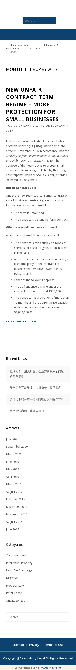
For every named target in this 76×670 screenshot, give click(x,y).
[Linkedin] (68, 34)
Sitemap (18, 644)
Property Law (15, 585)
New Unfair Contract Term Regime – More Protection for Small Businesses (32, 104)
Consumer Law (16, 555)
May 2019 (12, 469)
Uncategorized (15, 600)
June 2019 (12, 462)
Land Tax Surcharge (19, 570)
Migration (12, 578)
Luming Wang (34, 125)
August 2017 (14, 492)
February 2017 (15, 499)
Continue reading (23, 322)
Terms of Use (54, 644)
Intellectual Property (19, 563)
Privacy (34, 644)
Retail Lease (14, 593)
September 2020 (17, 446)
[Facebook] (62, 34)
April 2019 (12, 477)
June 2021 (12, 439)
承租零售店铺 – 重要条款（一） (30, 411)
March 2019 (14, 484)
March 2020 (14, 454)
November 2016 (16, 514)
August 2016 (14, 522)
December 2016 (16, 507)
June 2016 (12, 529)
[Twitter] (57, 34)
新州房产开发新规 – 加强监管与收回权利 (35, 388)
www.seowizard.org (51, 667)
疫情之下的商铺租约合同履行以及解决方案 (37, 399)
